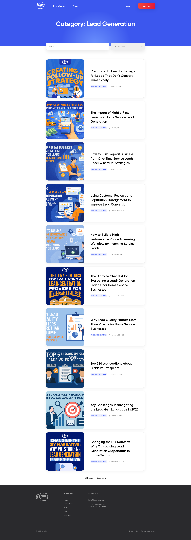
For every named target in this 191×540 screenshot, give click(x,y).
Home (66, 500)
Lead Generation (99, 86)
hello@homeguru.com (96, 500)
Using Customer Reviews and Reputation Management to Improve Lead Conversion (111, 200)
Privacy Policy (134, 531)
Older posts (89, 478)
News (66, 512)
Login (128, 6)
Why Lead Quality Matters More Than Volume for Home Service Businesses (113, 324)
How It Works (59, 6)
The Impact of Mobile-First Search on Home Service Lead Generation (112, 117)
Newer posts (101, 478)
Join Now (147, 6)
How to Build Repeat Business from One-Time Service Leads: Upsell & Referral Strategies (112, 159)
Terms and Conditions (148, 531)
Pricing (75, 6)
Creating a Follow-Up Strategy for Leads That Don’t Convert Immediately (113, 76)
